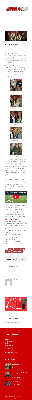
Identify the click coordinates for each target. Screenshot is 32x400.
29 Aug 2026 (17, 384)
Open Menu (26, 9)
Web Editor (16, 280)
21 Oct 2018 (9, 49)
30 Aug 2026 (17, 367)
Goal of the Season (17, 251)
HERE (15, 352)
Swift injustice (15, 381)
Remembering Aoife (17, 364)
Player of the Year (19, 249)
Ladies (10, 249)
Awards (8, 251)
